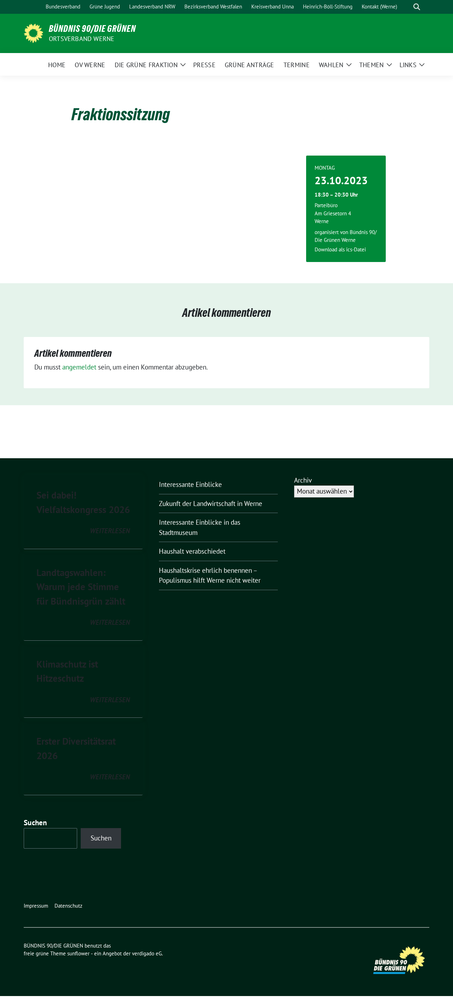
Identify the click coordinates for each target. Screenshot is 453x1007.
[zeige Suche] (417, 7)
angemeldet (79, 367)
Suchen (35, 822)
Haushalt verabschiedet (192, 551)
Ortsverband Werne (81, 39)
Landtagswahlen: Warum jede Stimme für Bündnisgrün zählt (80, 586)
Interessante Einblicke (190, 484)
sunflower (78, 953)
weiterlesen (110, 530)
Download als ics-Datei (340, 249)
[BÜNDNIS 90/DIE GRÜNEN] (33, 32)
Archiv (303, 480)
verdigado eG (147, 953)
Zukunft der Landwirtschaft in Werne (210, 503)
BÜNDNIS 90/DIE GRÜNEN (92, 28)
